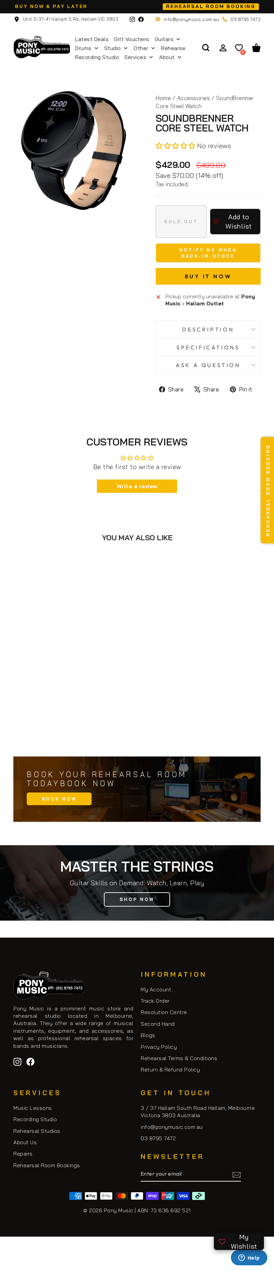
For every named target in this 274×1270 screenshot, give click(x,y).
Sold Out (73, 721)
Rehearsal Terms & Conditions (179, 1058)
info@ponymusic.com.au (191, 19)
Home (163, 97)
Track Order (155, 1000)
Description (208, 329)
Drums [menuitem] (83, 48)
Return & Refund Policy (170, 1069)
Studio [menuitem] (112, 48)
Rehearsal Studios (36, 1131)
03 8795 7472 (246, 19)
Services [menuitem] (135, 57)
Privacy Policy (159, 1046)
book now (59, 799)
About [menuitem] (167, 57)
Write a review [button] (137, 486)
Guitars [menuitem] (164, 39)
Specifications (208, 347)
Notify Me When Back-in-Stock (208, 253)
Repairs (23, 1153)
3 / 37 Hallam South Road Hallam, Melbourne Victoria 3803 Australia (198, 1111)
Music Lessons (32, 1107)
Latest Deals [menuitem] (92, 39)
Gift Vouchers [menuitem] (131, 39)
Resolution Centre (164, 1012)
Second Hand (158, 1023)
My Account (156, 989)
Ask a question (208, 365)
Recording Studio (35, 1119)
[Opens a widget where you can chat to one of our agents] (249, 1258)
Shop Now (137, 899)
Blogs (148, 1035)
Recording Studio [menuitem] (97, 57)
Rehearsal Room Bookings (46, 1165)
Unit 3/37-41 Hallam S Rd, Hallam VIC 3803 (70, 19)
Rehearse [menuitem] (173, 48)
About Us (25, 1142)
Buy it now (208, 276)
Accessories (193, 97)
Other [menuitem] (141, 48)
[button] (176, 145)
